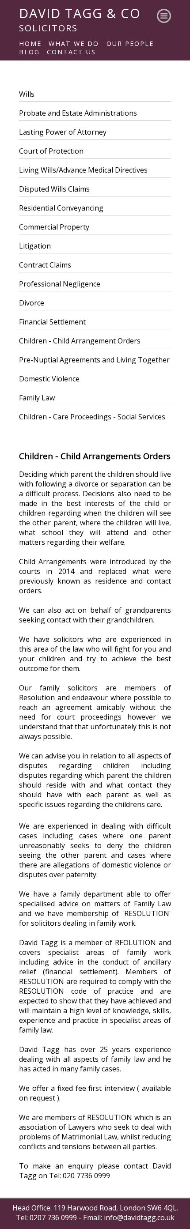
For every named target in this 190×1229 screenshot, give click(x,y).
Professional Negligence (59, 284)
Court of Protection (51, 151)
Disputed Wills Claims (54, 189)
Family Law (37, 398)
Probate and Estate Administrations (78, 113)
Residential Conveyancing (61, 208)
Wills (26, 94)
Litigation (35, 246)
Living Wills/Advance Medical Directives (83, 170)
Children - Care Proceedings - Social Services (92, 417)
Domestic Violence (49, 379)
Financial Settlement (52, 322)
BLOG (29, 52)
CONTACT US (71, 52)
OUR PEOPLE (130, 43)
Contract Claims (45, 265)
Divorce (31, 303)
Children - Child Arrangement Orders (80, 341)
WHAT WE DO (74, 43)
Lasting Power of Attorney (62, 132)
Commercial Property (54, 227)
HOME (30, 43)
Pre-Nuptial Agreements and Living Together (94, 360)
